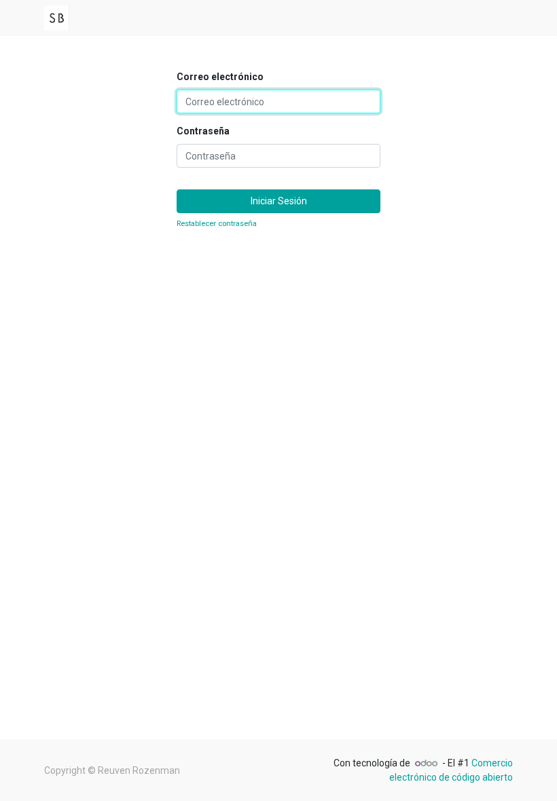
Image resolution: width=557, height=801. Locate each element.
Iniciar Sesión (279, 200)
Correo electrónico (220, 76)
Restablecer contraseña (217, 223)
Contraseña (203, 131)
